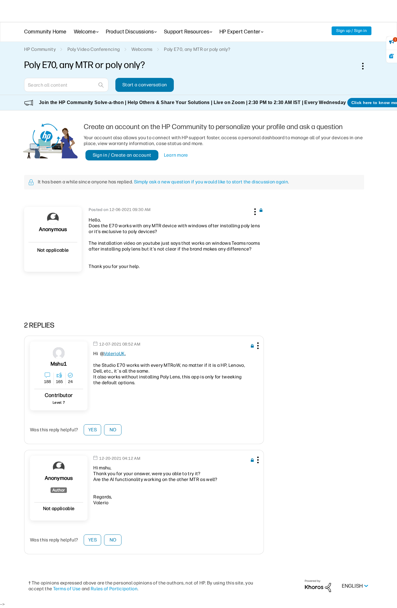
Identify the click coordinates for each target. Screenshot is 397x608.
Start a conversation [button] (144, 84)
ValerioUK (114, 353)
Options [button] (366, 66)
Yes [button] (92, 429)
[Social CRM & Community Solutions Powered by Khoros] (318, 585)
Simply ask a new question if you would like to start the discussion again (211, 182)
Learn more (176, 155)
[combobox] (66, 85)
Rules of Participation (114, 588)
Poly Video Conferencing (93, 49)
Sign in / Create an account (122, 155)
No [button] (113, 429)
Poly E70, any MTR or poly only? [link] (197, 49)
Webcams (141, 49)
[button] (254, 211)
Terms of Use (67, 588)
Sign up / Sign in (351, 30)
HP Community (40, 49)
